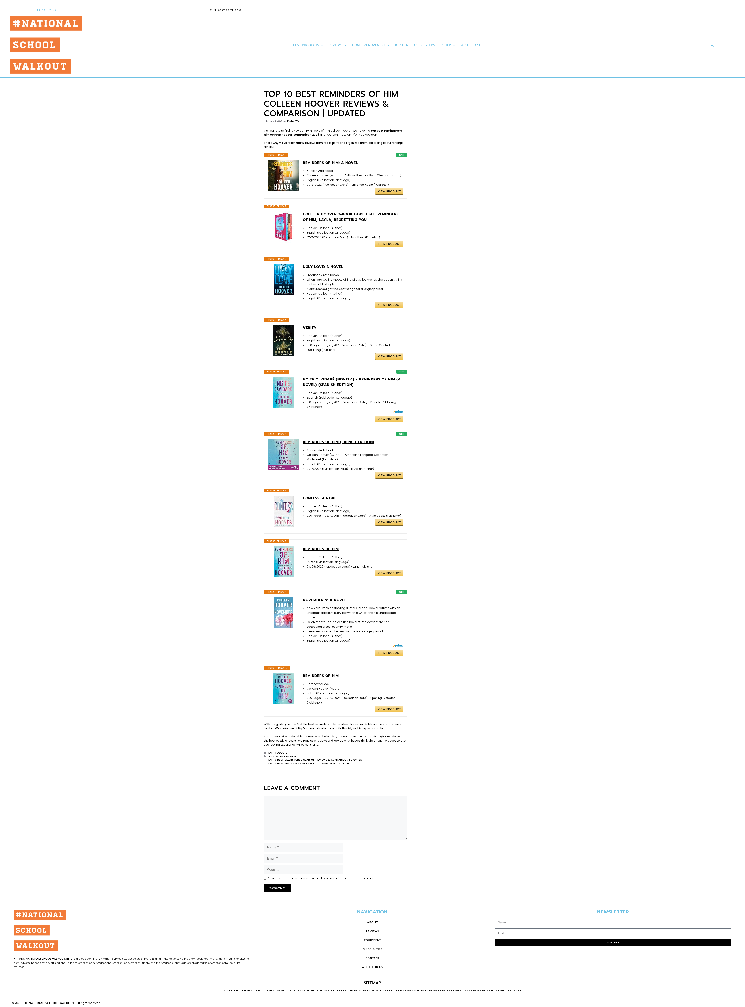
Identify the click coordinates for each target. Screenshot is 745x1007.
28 (321, 991)
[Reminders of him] (283, 561)
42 (382, 991)
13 (259, 991)
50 (418, 991)
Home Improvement (368, 45)
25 (308, 991)
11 (252, 991)
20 (287, 991)
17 (275, 991)
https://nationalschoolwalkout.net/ (43, 959)
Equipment (372, 940)
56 (444, 991)
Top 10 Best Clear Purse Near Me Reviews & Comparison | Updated (315, 760)
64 (479, 991)
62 (470, 991)
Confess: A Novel (321, 498)
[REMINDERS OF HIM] (283, 688)
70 (507, 991)
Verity (310, 327)
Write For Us (472, 45)
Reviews (336, 45)
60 (462, 991)
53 (431, 991)
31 (334, 991)
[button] (712, 45)
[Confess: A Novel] (283, 511)
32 (338, 991)
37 (360, 991)
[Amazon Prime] (398, 412)
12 (255, 991)
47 (404, 991)
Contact (372, 958)
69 (502, 991)
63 (475, 991)
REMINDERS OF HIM (321, 676)
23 (299, 991)
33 (342, 991)
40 (373, 991)
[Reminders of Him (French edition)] (283, 454)
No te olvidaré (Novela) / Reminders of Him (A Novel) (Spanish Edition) (352, 382)
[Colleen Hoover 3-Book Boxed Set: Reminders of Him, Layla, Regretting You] (283, 227)
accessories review (282, 756)
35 (351, 991)
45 (395, 991)
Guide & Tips (424, 45)
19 (282, 991)
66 (488, 991)
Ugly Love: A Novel (323, 267)
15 (266, 991)
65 (484, 991)
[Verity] (283, 340)
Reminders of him (321, 549)
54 (435, 991)
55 (439, 991)
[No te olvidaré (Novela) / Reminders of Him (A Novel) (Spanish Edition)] (283, 392)
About (372, 922)
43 (386, 991)
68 (498, 991)
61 (466, 991)
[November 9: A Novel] (283, 612)
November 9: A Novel (325, 600)
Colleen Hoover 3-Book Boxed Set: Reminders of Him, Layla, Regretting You (351, 217)
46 (400, 991)
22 (295, 991)
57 (448, 991)
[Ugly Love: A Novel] (283, 279)
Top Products (277, 753)
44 (391, 991)
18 (278, 991)
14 (263, 991)
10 (248, 991)
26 (312, 991)
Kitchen (402, 45)
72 (515, 991)
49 (414, 991)
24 (303, 991)
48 (409, 991)
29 (325, 991)
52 (426, 991)
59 (457, 991)
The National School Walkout (48, 1003)
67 (493, 991)
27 (316, 991)
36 (355, 991)
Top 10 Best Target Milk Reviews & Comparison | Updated (308, 763)
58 (453, 991)
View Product (389, 191)
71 (511, 991)
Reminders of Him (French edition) (338, 442)
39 (369, 991)
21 (290, 991)
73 (519, 991)
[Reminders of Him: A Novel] (283, 175)
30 (330, 991)
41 (377, 991)
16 (270, 991)
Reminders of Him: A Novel (330, 163)
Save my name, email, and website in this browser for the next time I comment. (322, 878)
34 (347, 991)
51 (422, 991)
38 (364, 991)
